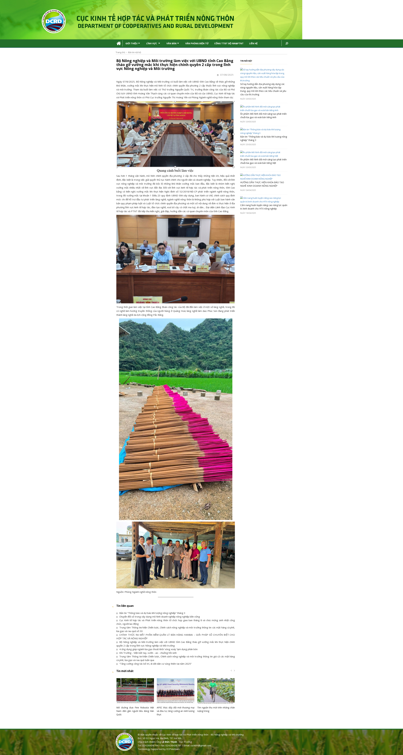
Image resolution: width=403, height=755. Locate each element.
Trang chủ (120, 52)
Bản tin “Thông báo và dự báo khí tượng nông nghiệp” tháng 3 (152, 613)
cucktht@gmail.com (200, 745)
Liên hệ (253, 43)
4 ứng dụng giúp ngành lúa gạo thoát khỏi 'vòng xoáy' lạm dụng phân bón (158, 649)
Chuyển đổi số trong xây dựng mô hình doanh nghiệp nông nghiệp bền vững (159, 616)
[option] (135, 698)
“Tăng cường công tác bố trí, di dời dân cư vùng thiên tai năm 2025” (155, 663)
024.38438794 (150, 745)
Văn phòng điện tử (197, 43)
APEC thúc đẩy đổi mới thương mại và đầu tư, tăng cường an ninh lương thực (175, 711)
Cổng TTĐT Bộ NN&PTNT (229, 43)
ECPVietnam (173, 749)
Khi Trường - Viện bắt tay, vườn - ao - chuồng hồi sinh (148, 652)
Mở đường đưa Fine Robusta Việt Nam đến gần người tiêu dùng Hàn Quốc (135, 711)
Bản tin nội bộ (134, 52)
